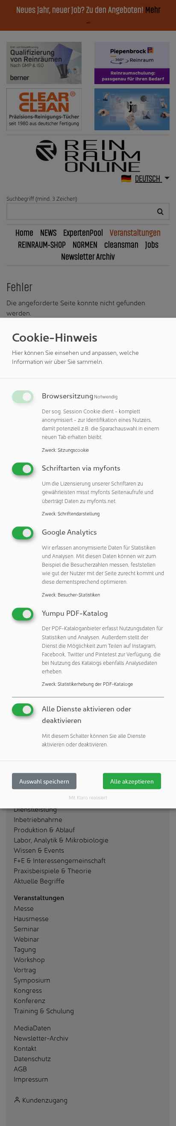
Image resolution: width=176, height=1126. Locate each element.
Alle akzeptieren (132, 781)
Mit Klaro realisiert (88, 798)
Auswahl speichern (44, 781)
